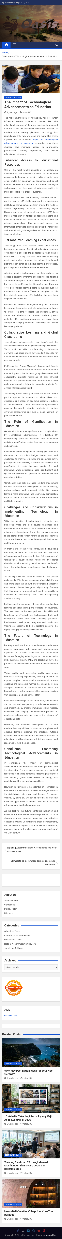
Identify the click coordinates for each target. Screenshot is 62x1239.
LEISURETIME (10, 1015)
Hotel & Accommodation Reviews (20, 944)
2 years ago (12, 112)
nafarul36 (26, 112)
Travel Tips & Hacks (13, 948)
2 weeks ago (12, 1078)
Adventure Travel (12, 931)
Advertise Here (11, 900)
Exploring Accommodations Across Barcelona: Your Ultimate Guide (32, 849)
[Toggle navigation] (14, 45)
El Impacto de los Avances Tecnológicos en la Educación (33, 863)
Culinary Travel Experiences (17, 935)
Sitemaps (8, 913)
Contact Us (9, 904)
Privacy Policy (10, 909)
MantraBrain (51, 1235)
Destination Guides (13, 98)
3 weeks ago (12, 1173)
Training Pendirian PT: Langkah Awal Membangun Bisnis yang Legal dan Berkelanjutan (26, 1165)
